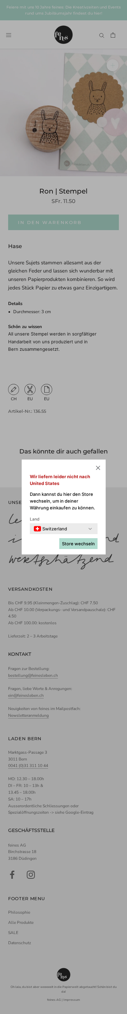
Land (35, 519)
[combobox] (50, 528)
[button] (98, 469)
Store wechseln (78, 543)
